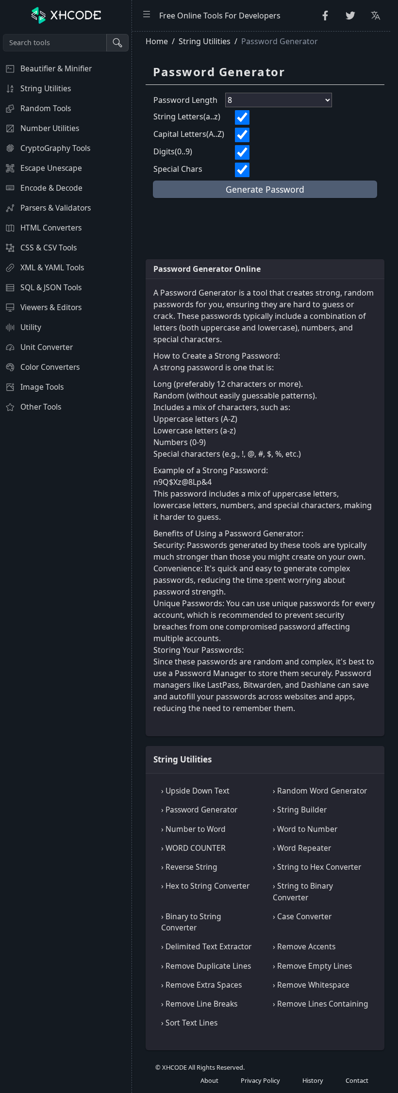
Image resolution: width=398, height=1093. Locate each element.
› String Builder (300, 809)
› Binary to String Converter (191, 922)
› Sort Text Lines (189, 1022)
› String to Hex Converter (317, 866)
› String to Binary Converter (303, 891)
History (312, 1080)
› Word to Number (305, 829)
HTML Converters (51, 227)
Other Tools (40, 406)
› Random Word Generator (320, 790)
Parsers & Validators (55, 207)
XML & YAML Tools (52, 267)
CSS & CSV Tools (48, 247)
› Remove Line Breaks (199, 1003)
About (209, 1080)
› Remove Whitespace (311, 984)
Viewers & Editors (51, 307)
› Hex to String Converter (205, 885)
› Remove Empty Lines (312, 966)
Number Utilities (49, 128)
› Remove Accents (304, 946)
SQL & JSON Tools (51, 287)
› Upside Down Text (195, 790)
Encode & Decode (51, 187)
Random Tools (45, 108)
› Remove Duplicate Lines (206, 966)
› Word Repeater (302, 848)
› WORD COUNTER (193, 848)
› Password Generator (199, 809)
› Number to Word (193, 829)
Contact (357, 1080)
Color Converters (50, 367)
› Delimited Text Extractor (206, 946)
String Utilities (45, 88)
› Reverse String (189, 866)
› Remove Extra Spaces (201, 984)
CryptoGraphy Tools (55, 148)
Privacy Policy (260, 1080)
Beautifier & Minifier (56, 68)
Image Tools (42, 386)
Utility (30, 327)
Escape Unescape (51, 168)
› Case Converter (302, 916)
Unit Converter (46, 347)
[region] (66, 562)
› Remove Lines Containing (320, 1003)
